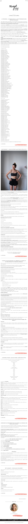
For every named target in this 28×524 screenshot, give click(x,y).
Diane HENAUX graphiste (20, 522)
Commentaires (3, 255)
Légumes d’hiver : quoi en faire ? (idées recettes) (14, 357)
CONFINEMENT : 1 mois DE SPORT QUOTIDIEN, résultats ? (14, 149)
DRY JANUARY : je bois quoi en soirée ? (14, 468)
